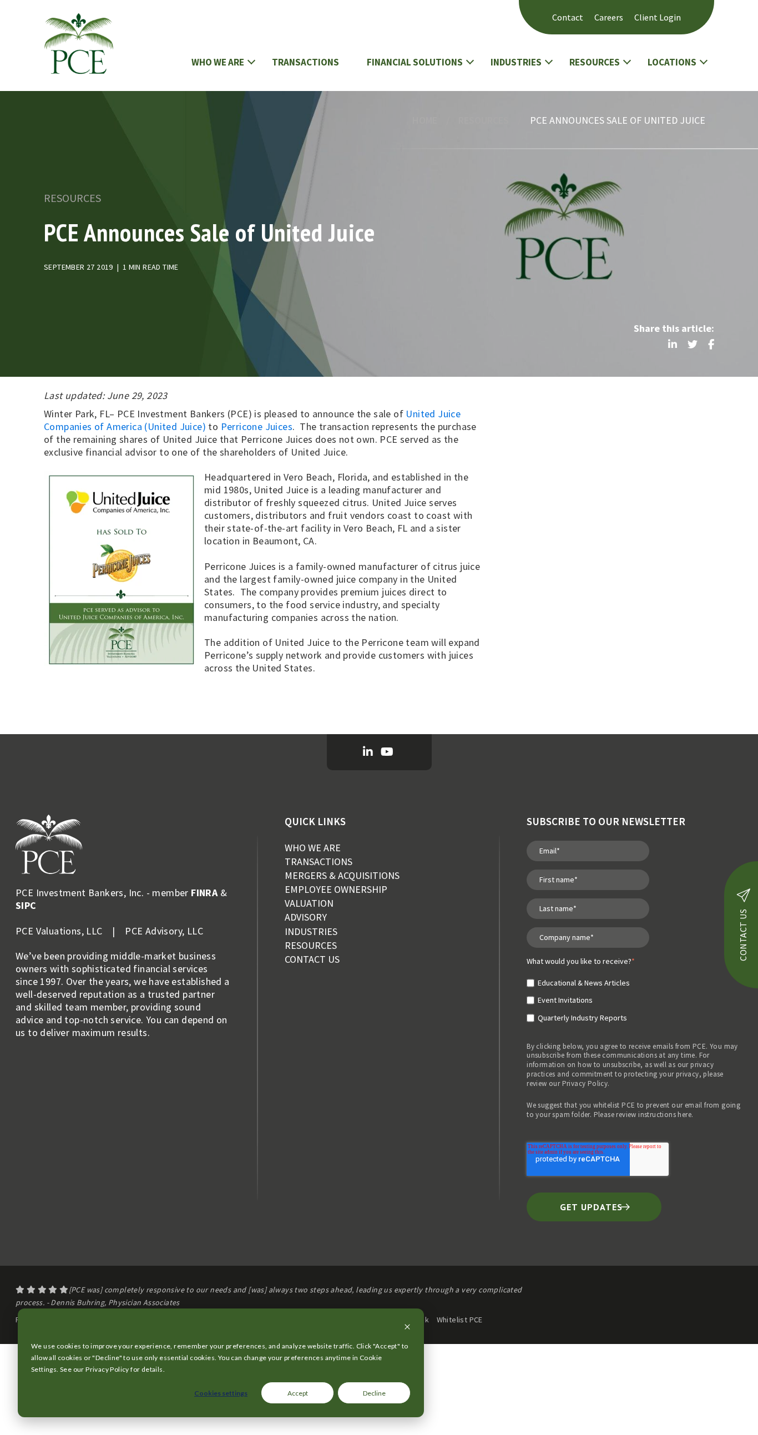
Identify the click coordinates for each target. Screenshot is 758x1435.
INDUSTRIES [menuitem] (311, 931)
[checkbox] (581, 995)
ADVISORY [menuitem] (306, 917)
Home (424, 120)
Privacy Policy (585, 1083)
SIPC (26, 905)
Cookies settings (220, 1393)
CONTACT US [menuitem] (312, 959)
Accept (297, 1393)
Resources (483, 120)
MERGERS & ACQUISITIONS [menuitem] (342, 875)
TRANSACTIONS (305, 62)
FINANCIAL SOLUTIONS (415, 62)
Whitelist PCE (460, 1320)
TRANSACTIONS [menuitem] (318, 861)
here (684, 1114)
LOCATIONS (672, 62)
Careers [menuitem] (608, 17)
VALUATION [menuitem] (309, 903)
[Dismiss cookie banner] (407, 1327)
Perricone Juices (256, 426)
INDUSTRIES (516, 62)
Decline (374, 1393)
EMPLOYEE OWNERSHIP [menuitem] (336, 889)
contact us (743, 935)
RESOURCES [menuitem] (311, 945)
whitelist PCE (614, 1105)
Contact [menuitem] (567, 17)
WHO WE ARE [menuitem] (313, 847)
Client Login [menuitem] (657, 17)
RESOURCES (594, 62)
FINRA (204, 892)
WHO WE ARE (217, 62)
